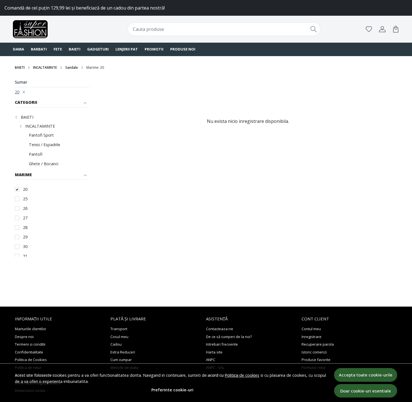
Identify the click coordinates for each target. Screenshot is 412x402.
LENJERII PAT (126, 49)
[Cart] (395, 29)
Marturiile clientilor (30, 328)
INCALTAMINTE (45, 67)
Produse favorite (316, 359)
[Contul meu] (382, 29)
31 (25, 256)
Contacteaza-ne (219, 328)
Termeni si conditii (30, 344)
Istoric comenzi (314, 352)
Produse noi (182, 49)
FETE (58, 49)
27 (25, 217)
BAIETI (74, 49)
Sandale (71, 67)
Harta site (214, 352)
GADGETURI (98, 49)
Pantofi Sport (41, 135)
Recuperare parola (318, 344)
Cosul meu (119, 336)
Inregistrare (311, 336)
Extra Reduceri (122, 352)
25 (25, 198)
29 (25, 237)
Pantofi (35, 154)
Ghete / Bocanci (43, 163)
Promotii (154, 49)
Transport (118, 328)
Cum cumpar (121, 359)
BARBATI (39, 49)
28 (25, 227)
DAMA (18, 49)
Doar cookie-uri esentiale (365, 391)
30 (25, 246)
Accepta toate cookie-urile (365, 375)
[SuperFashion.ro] (47, 29)
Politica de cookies (242, 375)
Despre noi (24, 336)
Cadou (116, 344)
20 (17, 92)
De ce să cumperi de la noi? (229, 336)
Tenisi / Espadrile (44, 144)
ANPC (210, 359)
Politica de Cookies (31, 359)
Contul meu (311, 328)
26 (25, 208)
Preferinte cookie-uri (172, 389)
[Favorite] (368, 29)
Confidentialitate (29, 352)
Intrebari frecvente (222, 344)
